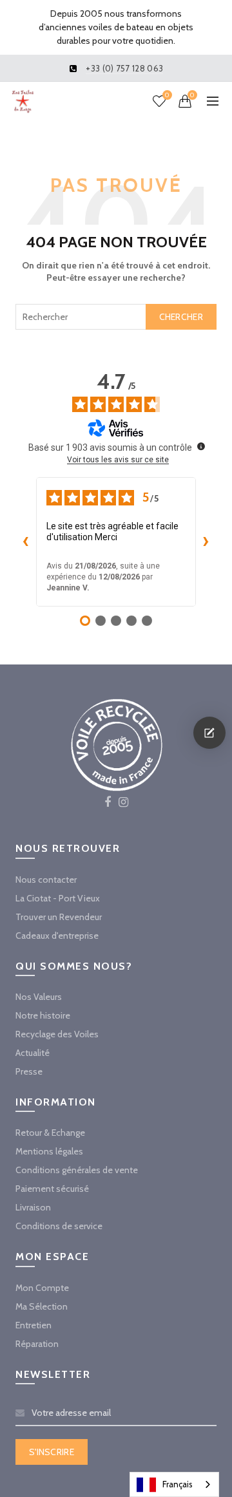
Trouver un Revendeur (58, 917)
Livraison (33, 1207)
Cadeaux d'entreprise (57, 935)
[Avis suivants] (206, 541)
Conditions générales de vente (76, 1170)
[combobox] (116, 317)
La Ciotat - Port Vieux (57, 898)
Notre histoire (42, 1015)
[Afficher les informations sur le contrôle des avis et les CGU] (201, 446)
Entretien (33, 1325)
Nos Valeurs (38, 997)
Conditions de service (58, 1226)
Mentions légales (49, 1151)
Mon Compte (42, 1288)
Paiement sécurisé (52, 1188)
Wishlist (167, 95)
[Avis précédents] (26, 541)
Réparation (37, 1344)
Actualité (32, 1053)
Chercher (181, 317)
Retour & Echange (50, 1132)
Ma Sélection (41, 1306)
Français (177, 1484)
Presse (29, 1071)
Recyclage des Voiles (57, 1034)
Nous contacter (46, 879)
